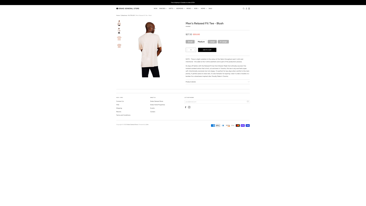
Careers (152, 112)
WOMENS (180, 8)
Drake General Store (156, 101)
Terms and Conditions (123, 115)
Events (152, 108)
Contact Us (120, 101)
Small (190, 42)
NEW (155, 8)
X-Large (223, 42)
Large (212, 42)
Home (118, 15)
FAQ (117, 105)
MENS (189, 8)
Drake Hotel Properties (157, 105)
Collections (124, 15)
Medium (201, 42)
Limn (147, 124)
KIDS (196, 8)
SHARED (188, 26)
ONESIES (162, 8)
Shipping (119, 108)
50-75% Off (131, 15)
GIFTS (171, 8)
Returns (118, 112)
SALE (210, 8)
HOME (203, 8)
